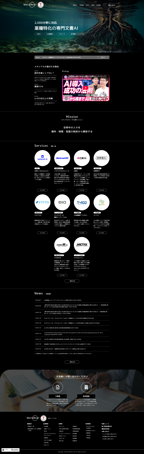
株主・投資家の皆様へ (64, 429)
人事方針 (88, 435)
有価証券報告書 (76, 429)
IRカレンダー (62, 438)
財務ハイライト (62, 436)
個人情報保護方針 (107, 426)
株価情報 (75, 438)
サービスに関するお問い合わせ (109, 434)
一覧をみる (102, 57)
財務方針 (61, 431)
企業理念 (46, 438)
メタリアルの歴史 (48, 440)
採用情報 (99, 5)
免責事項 (75, 441)
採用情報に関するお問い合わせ (109, 436)
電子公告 (61, 441)
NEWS (87, 5)
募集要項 (88, 433)
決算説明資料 (76, 431)
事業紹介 (75, 5)
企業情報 (82, 5)
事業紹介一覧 (31, 426)
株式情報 (75, 433)
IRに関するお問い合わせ (108, 439)
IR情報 (92, 5)
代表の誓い (46, 442)
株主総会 (75, 436)
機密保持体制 (105, 429)
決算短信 (75, 426)
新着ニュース (105, 424)
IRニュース (61, 426)
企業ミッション (47, 429)
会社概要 (46, 426)
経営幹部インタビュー (91, 430)
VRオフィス (46, 445)
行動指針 (88, 438)
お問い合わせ (111, 5)
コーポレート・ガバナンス (64, 433)
